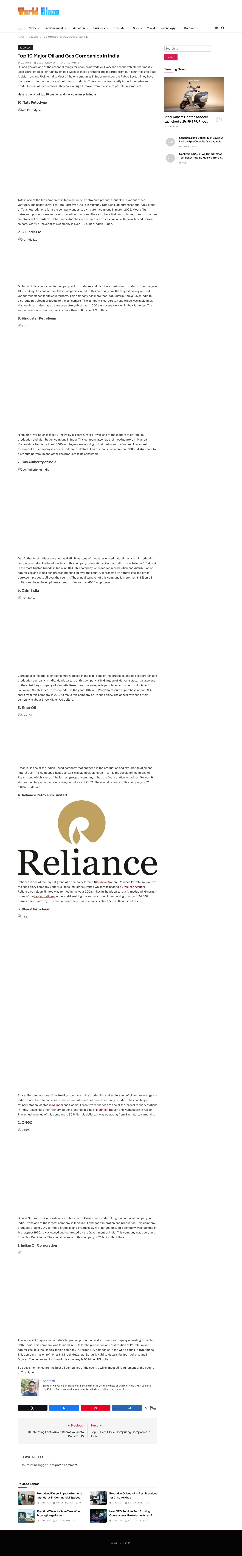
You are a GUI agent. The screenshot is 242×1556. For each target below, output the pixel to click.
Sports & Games (188, 146)
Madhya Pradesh (107, 1109)
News (32, 28)
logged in (44, 1465)
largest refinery (44, 896)
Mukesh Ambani (134, 886)
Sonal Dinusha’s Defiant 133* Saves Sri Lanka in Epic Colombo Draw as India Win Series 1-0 (201, 141)
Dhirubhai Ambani (105, 882)
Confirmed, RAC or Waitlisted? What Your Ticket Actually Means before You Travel (201, 157)
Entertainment (53, 28)
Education (78, 28)
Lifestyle (119, 28)
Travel (151, 28)
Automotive (171, 126)
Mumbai (57, 1105)
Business (99, 28)
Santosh (26, 63)
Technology (167, 28)
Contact (189, 28)
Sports (137, 28)
